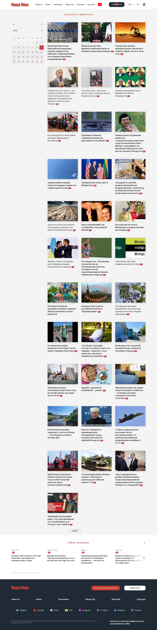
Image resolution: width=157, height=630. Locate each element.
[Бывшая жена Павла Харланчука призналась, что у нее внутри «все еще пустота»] (62, 558)
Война (48, 4)
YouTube (40, 610)
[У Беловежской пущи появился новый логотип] (130, 257)
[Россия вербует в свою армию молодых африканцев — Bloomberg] (63, 132)
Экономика (58, 4)
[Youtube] (100, 4)
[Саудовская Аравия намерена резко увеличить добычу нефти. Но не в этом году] (130, 41)
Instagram (86, 610)
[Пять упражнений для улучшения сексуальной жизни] (96, 216)
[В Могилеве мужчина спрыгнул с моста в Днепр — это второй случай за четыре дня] (63, 425)
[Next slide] (144, 558)
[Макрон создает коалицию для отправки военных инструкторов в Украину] (63, 257)
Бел (130, 4)
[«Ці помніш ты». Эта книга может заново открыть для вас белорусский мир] (96, 86)
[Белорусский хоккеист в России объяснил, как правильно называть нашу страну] (27, 558)
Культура (91, 4)
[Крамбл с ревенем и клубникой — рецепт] (96, 382)
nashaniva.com (16, 622)
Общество (69, 4)
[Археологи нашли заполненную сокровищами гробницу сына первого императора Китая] (63, 216)
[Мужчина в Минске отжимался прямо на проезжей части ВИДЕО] (96, 132)
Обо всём (80, 4)
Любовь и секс (52, 550)
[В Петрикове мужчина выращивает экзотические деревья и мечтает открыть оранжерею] (130, 298)
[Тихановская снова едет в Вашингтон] (96, 177)
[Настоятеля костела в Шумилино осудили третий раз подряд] (130, 216)
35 (83, 552)
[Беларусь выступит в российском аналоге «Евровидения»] (96, 298)
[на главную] (20, 4)
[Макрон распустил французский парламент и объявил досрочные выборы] (96, 41)
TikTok (56, 610)
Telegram (23, 610)
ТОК (70, 610)
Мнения (84, 550)
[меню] (144, 4)
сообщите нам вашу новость (105, 588)
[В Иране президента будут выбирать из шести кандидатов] (130, 86)
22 (117, 552)
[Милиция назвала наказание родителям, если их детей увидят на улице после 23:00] (63, 382)
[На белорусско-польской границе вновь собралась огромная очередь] (130, 340)
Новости (39, 4)
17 (49, 552)
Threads (137, 610)
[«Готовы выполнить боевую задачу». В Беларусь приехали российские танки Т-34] (96, 468)
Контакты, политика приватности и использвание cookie (127, 622)
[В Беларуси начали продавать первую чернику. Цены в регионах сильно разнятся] (63, 298)
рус (138, 4)
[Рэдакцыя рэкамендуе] (144, 543)
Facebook (121, 610)
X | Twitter (104, 610)
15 (13, 552)
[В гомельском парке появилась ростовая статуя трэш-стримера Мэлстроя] (63, 340)
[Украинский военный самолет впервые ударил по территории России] (63, 177)
